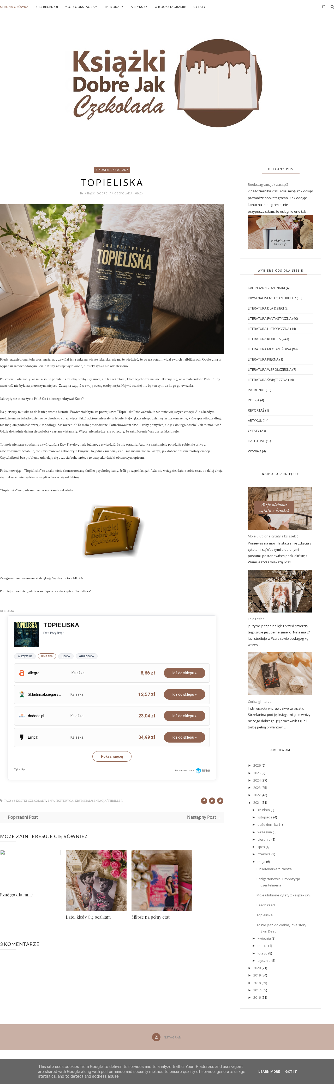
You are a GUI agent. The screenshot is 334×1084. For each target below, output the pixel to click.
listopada (265, 817)
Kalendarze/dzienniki (266, 287)
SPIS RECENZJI (47, 6)
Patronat (256, 389)
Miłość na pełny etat (151, 917)
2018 (257, 982)
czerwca (264, 854)
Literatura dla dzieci (266, 308)
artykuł (255, 420)
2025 (257, 773)
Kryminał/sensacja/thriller (99, 801)
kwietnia (265, 938)
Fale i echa (256, 618)
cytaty (253, 430)
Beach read (266, 905)
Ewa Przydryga (60, 801)
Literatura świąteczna (267, 379)
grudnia (264, 809)
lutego (263, 953)
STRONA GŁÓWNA (14, 6)
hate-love (256, 441)
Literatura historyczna (268, 328)
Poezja (253, 400)
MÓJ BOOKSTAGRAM (81, 6)
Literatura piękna (263, 359)
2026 (257, 765)
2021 (257, 802)
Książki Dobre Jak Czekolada (109, 193)
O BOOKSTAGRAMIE (170, 6)
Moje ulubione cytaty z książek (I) (273, 536)
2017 (257, 990)
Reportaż (256, 410)
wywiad (254, 451)
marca (263, 945)
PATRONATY (114, 6)
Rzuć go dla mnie (16, 894)
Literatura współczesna (269, 369)
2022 (257, 795)
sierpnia (264, 839)
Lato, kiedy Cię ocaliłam (88, 917)
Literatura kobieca (264, 338)
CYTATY (199, 6)
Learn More (269, 1072)
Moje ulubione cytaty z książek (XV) (284, 895)
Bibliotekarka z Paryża (274, 869)
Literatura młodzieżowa (269, 349)
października (268, 824)
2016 (257, 997)
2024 (257, 780)
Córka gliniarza (260, 701)
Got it (291, 1072)
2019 (257, 975)
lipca (262, 846)
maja (262, 861)
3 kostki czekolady (112, 170)
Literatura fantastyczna (269, 318)
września (265, 832)
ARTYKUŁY (139, 6)
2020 (257, 967)
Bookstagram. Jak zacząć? (268, 184)
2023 (257, 787)
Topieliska (265, 915)
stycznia (264, 960)
